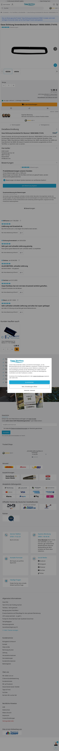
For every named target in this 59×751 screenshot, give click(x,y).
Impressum (32, 390)
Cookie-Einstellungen (38, 376)
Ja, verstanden (29, 382)
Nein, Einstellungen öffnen (29, 386)
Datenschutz (26, 390)
